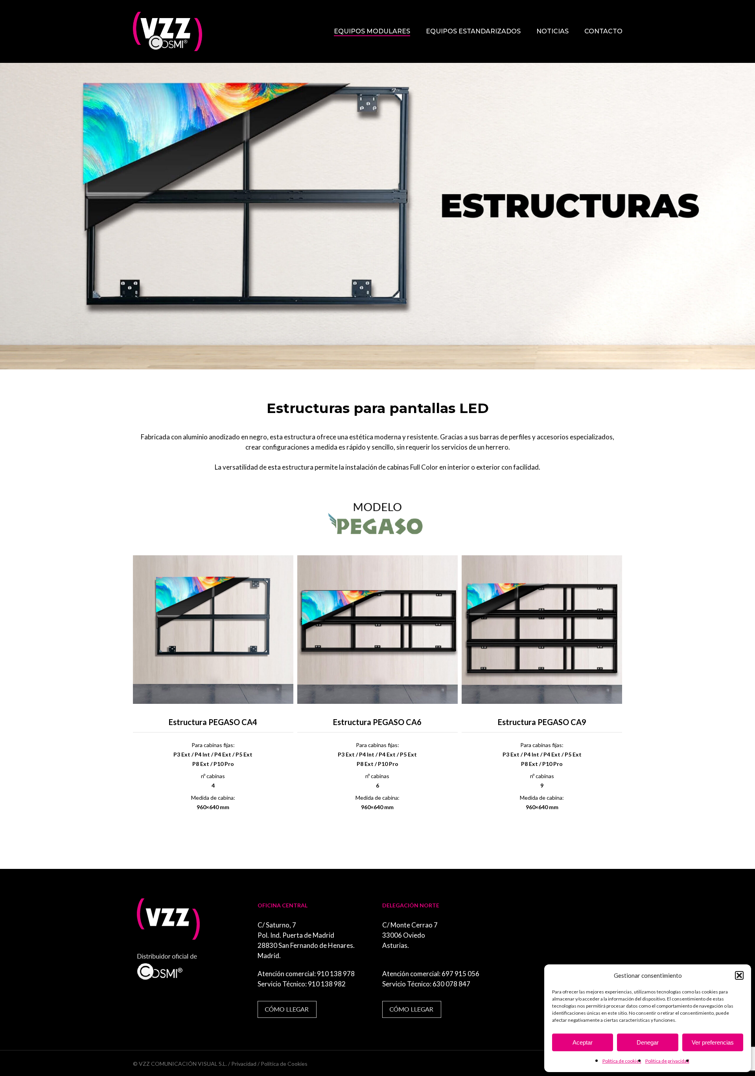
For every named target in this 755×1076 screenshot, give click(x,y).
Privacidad (243, 1063)
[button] (739, 975)
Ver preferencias (713, 1042)
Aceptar (583, 1042)
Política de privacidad (667, 1061)
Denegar (648, 1042)
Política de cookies (621, 1061)
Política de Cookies (284, 1063)
